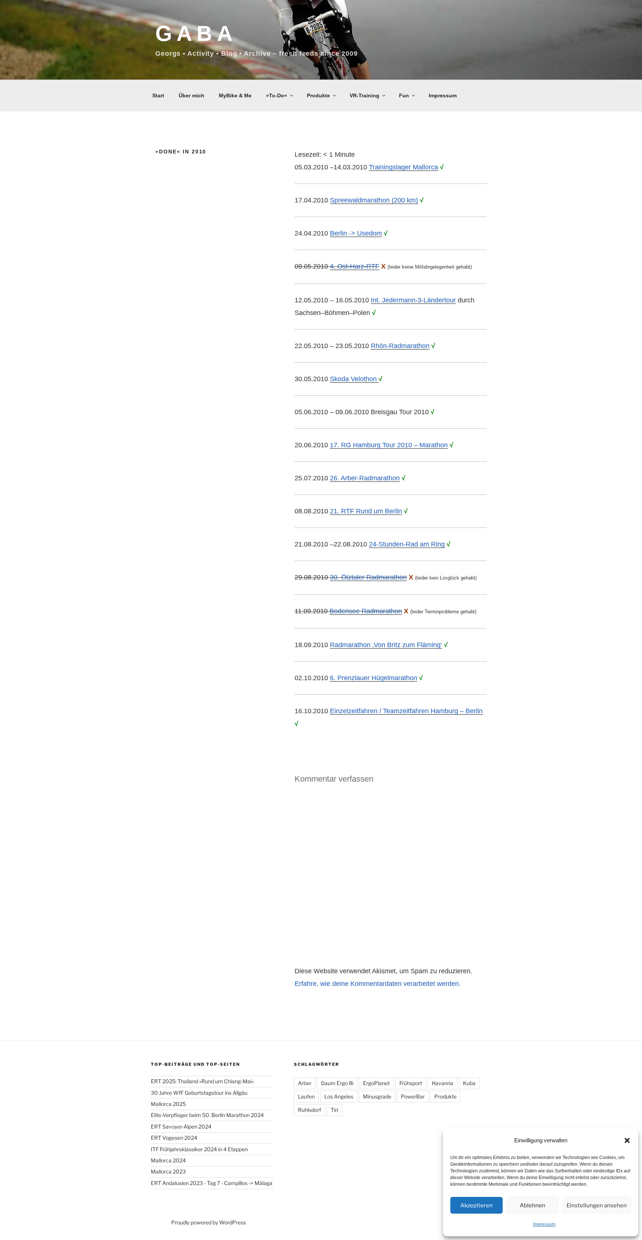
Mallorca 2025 (168, 1104)
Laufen (306, 1096)
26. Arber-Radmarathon (365, 478)
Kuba (469, 1083)
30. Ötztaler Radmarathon (368, 577)
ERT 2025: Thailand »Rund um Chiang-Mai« (202, 1081)
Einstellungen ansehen (597, 1205)
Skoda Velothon (354, 379)
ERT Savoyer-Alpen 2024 (181, 1126)
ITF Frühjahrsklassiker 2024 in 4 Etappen (199, 1149)
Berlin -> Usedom (356, 233)
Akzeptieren (476, 1205)
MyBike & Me (235, 95)
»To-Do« (276, 95)
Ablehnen (532, 1205)
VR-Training (364, 95)
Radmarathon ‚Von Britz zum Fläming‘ (386, 645)
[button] (627, 1140)
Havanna (442, 1083)
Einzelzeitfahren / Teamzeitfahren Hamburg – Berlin (406, 711)
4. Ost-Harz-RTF (354, 266)
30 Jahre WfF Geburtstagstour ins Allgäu (199, 1093)
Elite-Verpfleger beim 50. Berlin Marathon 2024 (207, 1115)
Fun (404, 95)
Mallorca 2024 (168, 1160)
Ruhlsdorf (309, 1110)
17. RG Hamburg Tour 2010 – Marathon (389, 445)
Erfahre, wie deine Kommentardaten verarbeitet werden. (378, 983)
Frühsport (410, 1083)
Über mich (191, 95)
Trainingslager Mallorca (403, 167)
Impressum (544, 1224)
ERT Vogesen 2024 (174, 1137)
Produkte (318, 95)
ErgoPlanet (376, 1083)
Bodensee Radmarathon (366, 611)
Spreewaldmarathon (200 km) (374, 200)
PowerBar (413, 1096)
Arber (304, 1083)
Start (158, 95)
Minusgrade (377, 1096)
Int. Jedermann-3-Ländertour (413, 300)
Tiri (334, 1110)
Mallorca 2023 (168, 1171)
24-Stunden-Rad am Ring (407, 544)
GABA (196, 33)
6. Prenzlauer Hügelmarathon (373, 678)
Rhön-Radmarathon (400, 346)
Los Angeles (338, 1096)
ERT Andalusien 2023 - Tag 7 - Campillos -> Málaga (211, 1183)
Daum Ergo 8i (337, 1083)
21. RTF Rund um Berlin (366, 511)
